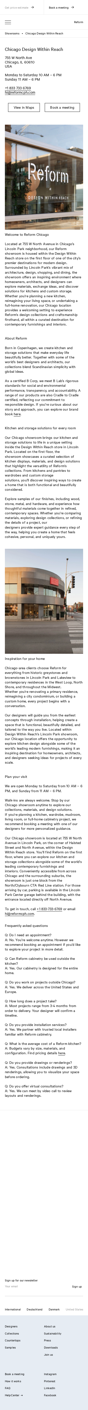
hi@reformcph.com (20, 92)
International (13, 1309)
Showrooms (12, 33)
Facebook (50, 1395)
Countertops (13, 1340)
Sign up (77, 1286)
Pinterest (49, 1381)
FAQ (7, 1388)
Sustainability (52, 1333)
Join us (48, 1354)
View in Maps (24, 107)
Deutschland (35, 1309)
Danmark (54, 1309)
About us (49, 1326)
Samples (10, 1347)
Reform (78, 22)
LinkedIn (49, 1388)
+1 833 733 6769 (18, 87)
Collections (12, 1333)
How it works (13, 1381)
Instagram (50, 1374)
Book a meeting (62, 107)
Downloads (51, 1347)
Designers (11, 1326)
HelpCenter (12, 1395)
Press (47, 1340)
